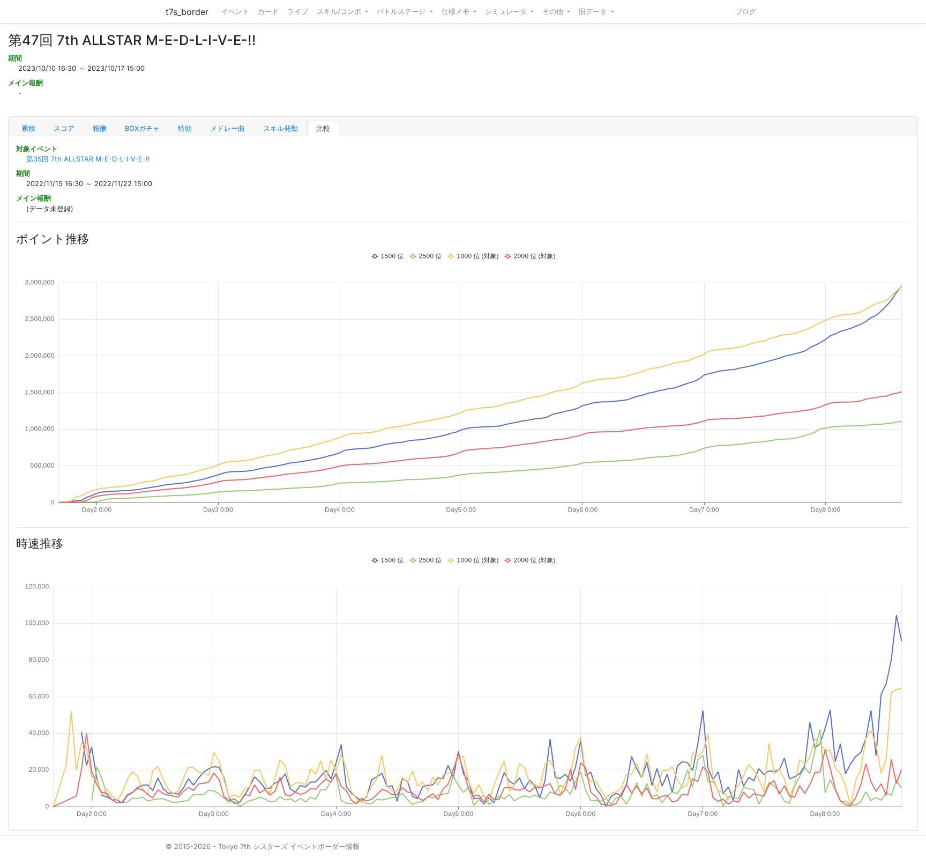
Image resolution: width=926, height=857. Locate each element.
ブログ (745, 12)
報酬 (100, 128)
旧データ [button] (594, 12)
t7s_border (187, 11)
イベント (235, 12)
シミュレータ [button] (507, 12)
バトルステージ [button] (402, 12)
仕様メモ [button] (457, 12)
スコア (64, 128)
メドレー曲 (227, 128)
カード (268, 12)
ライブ (297, 12)
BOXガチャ (142, 128)
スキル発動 (280, 128)
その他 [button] (553, 12)
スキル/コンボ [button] (340, 12)
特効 (185, 128)
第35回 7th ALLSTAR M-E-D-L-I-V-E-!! (88, 159)
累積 (28, 128)
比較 (323, 128)
